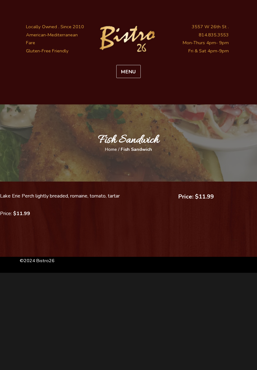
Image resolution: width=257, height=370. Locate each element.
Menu (128, 71)
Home (111, 149)
